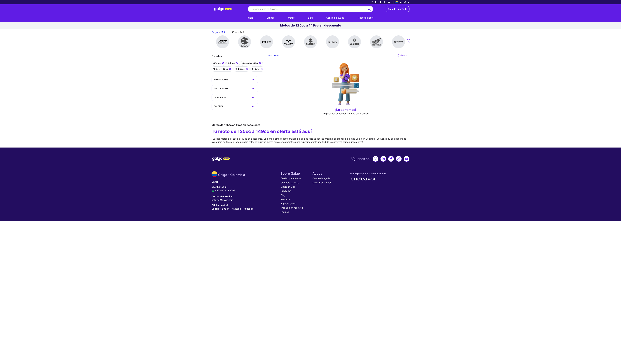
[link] (372, 2)
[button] (400, 55)
